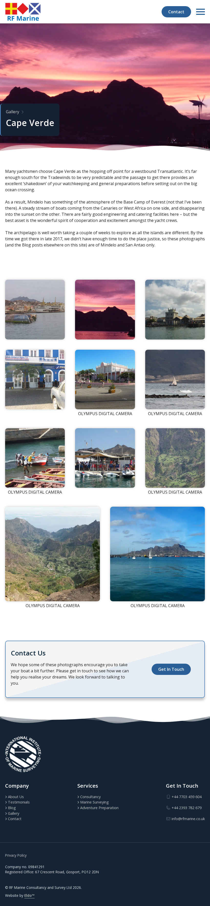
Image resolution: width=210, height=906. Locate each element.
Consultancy (90, 796)
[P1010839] (105, 309)
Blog (12, 807)
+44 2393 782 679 (186, 807)
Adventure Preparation (99, 807)
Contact (176, 12)
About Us (16, 796)
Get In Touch (171, 669)
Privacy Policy (16, 855)
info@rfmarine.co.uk (188, 818)
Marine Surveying (94, 802)
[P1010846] (175, 309)
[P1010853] (35, 379)
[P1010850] (105, 458)
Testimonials (19, 802)
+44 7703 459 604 (186, 796)
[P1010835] (35, 309)
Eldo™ (29, 895)
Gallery (12, 112)
